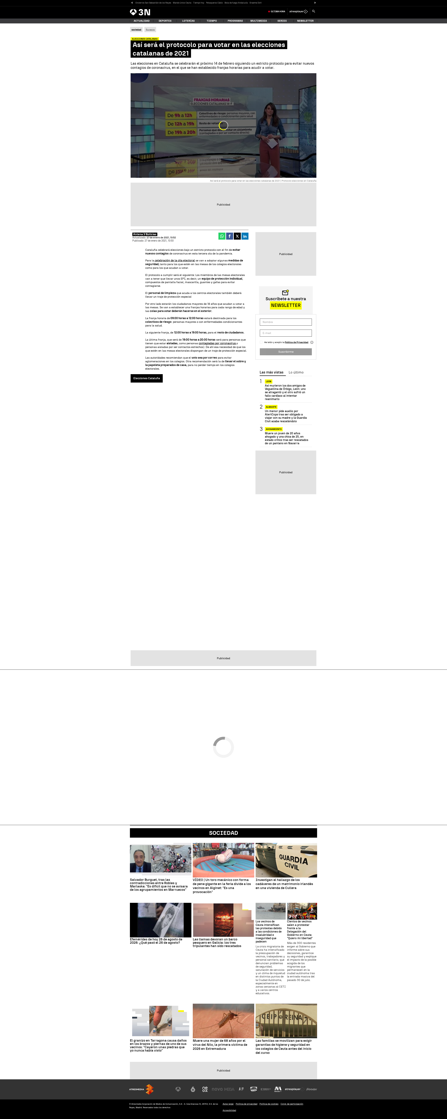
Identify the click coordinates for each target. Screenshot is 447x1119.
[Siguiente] (315, 3)
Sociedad (223, 833)
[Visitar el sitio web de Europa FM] (266, 1089)
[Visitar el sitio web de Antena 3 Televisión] (180, 1089)
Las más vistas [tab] (271, 372)
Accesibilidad (229, 1110)
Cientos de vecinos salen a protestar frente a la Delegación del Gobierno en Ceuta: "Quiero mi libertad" (300, 930)
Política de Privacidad (296, 342)
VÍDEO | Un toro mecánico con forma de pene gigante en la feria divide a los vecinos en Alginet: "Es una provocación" (222, 886)
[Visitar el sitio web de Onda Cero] (253, 1089)
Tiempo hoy (198, 3)
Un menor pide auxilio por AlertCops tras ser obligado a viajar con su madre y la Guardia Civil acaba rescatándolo (286, 416)
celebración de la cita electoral (174, 260)
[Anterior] (132, 3)
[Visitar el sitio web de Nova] (217, 1089)
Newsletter (305, 20)
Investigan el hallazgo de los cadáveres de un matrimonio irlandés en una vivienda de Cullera (284, 884)
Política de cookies (269, 1104)
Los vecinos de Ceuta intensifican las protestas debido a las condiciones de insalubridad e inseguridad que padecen (269, 931)
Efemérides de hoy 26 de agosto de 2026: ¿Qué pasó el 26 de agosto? (156, 941)
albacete (271, 407)
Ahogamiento (274, 429)
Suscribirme (286, 351)
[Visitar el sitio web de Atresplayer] (295, 1089)
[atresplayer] (299, 11)
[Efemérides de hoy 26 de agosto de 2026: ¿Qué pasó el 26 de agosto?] (160, 920)
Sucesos (150, 29)
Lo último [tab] (296, 372)
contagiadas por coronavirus (217, 343)
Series (282, 20)
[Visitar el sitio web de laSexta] (193, 1089)
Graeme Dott (256, 3)
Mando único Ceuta (182, 3)
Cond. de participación (292, 1104)
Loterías (188, 20)
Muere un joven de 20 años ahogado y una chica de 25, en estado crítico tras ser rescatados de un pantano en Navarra (286, 438)
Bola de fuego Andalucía (236, 3)
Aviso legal (228, 1104)
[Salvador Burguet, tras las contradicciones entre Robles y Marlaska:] (160, 860)
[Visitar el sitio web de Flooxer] (311, 1089)
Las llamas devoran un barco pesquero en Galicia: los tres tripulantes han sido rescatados (217, 943)
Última (278, 11)
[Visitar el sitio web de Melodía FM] (278, 1089)
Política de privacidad (246, 1104)
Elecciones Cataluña (146, 378)
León (268, 381)
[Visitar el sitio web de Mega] (229, 1089)
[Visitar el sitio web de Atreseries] (241, 1089)
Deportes (165, 20)
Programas (235, 20)
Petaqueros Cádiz (214, 3)
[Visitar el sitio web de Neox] (205, 1089)
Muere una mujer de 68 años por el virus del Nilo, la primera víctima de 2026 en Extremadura (220, 1045)
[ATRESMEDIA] (141, 1089)
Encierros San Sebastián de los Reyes (153, 3)
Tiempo (212, 20)
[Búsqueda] (313, 11)
